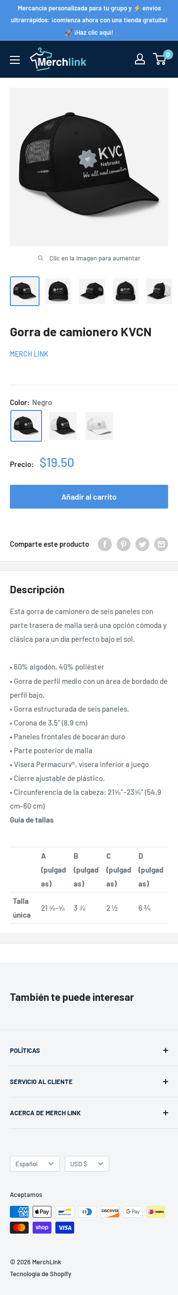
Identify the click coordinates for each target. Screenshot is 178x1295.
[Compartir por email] (161, 543)
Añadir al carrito (89, 496)
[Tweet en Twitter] (142, 543)
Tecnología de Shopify (40, 1274)
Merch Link (29, 354)
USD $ (78, 1164)
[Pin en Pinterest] (124, 543)
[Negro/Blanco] (63, 426)
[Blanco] (99, 426)
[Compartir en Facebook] (105, 543)
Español (26, 1164)
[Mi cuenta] (140, 58)
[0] (160, 59)
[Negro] (26, 426)
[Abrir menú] (15, 60)
